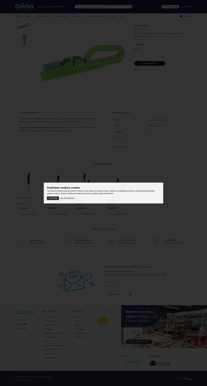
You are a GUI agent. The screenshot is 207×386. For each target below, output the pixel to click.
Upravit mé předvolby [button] (67, 198)
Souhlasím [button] (53, 198)
